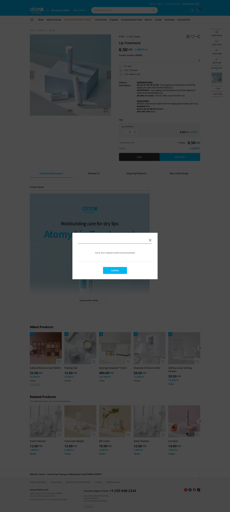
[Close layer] (150, 240)
